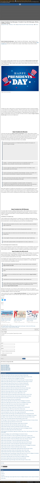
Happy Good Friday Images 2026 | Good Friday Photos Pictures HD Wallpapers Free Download (15, 400)
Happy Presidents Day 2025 (21, 24)
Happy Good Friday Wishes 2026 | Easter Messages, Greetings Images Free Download (14, 423)
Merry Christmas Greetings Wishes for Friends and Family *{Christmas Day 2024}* (13, 458)
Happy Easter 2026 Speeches (5, 370)
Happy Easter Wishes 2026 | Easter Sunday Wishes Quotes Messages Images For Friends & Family (16, 394)
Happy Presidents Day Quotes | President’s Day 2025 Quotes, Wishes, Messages (13, 446)
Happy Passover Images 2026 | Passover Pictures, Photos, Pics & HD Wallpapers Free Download (16, 402)
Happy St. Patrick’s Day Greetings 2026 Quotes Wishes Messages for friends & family (14, 418)
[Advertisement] (20, 12)
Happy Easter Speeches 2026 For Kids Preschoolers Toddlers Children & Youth (13, 392)
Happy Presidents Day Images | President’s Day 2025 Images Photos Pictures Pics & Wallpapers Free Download (18, 445)
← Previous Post (3, 329)
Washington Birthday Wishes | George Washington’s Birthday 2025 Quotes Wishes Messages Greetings (17, 448)
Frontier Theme (37, 482)
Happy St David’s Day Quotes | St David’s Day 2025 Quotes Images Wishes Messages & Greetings (16, 443)
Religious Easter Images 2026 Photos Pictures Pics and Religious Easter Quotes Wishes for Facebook (16, 381)
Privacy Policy (3, 478)
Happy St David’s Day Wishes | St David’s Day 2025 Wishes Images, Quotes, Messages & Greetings (16, 438)
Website (2, 348)
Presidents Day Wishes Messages (14, 327)
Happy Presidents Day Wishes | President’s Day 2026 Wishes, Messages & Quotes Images (15, 426)
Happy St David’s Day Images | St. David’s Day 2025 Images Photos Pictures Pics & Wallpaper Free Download (18, 437)
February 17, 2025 (12, 24)
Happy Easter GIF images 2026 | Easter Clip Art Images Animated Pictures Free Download (15, 397)
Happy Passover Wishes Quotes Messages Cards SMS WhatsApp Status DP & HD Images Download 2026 (17, 413)
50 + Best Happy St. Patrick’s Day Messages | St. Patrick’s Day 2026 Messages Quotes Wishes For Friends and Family (19, 420)
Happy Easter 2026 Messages (5, 368)
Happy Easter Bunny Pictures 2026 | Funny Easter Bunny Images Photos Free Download (14, 389)
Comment (3, 334)
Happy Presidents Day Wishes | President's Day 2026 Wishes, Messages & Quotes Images (6, 319)
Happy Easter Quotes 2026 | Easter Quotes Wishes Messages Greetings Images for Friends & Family (16, 376)
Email (2, 345)
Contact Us (3, 473)
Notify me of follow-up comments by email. (8, 351)
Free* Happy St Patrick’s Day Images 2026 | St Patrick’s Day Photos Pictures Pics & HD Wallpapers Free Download (18, 415)
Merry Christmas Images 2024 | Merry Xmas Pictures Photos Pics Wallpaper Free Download (15, 456)
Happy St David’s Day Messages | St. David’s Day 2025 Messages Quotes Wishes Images (15, 440)
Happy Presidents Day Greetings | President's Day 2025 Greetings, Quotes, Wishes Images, (19, 319)
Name (2, 343)
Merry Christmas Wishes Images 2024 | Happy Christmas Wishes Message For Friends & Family (16, 459)
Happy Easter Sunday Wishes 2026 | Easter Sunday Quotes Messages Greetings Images (14, 375)
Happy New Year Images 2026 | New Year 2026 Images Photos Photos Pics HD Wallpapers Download (16, 428)
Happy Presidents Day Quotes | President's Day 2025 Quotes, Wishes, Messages (32, 319)
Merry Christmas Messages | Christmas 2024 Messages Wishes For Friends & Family (14, 454)
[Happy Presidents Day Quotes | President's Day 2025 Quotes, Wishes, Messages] (32, 314)
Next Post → (37, 329)
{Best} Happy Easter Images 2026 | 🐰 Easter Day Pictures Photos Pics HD (15, 0)
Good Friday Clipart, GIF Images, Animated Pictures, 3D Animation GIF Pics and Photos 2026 (15, 407)
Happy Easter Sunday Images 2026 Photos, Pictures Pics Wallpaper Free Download (14, 391)
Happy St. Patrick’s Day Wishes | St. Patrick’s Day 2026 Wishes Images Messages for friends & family (16, 435)
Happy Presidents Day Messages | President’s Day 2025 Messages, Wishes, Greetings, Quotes (20, 22)
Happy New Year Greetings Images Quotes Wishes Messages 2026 (11, 429)
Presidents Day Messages (29, 24)
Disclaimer (2, 475)
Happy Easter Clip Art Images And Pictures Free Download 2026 (11, 399)
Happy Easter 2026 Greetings (5, 369)
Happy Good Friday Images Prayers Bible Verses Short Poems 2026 (11, 421)
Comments (36, 24)
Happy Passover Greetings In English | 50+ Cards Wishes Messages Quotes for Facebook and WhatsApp (17, 410)
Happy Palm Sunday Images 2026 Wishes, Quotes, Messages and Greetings (13, 405)
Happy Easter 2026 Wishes (5, 367)
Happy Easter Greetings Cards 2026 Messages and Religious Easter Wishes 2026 (13, 386)
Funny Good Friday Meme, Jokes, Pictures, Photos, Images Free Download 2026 (13, 412)
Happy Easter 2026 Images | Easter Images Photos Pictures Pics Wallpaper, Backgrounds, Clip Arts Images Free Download (20, 476)
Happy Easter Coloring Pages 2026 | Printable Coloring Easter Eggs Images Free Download (15, 384)
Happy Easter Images (5, 24)
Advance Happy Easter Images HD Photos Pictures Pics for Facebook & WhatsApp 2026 (14, 383)
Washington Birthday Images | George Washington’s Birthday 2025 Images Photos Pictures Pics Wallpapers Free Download (20, 453)
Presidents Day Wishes (4, 327)
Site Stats (2, 463)
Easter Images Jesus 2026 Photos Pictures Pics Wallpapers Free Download (12, 378)
